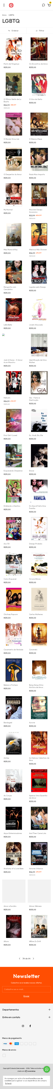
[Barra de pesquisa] (43, 5)
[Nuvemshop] (26, 1071)
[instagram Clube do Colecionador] (23, 1026)
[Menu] (4, 5)
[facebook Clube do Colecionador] (30, 1026)
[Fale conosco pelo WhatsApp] (46, 1069)
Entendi (8, 1083)
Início (4, 15)
